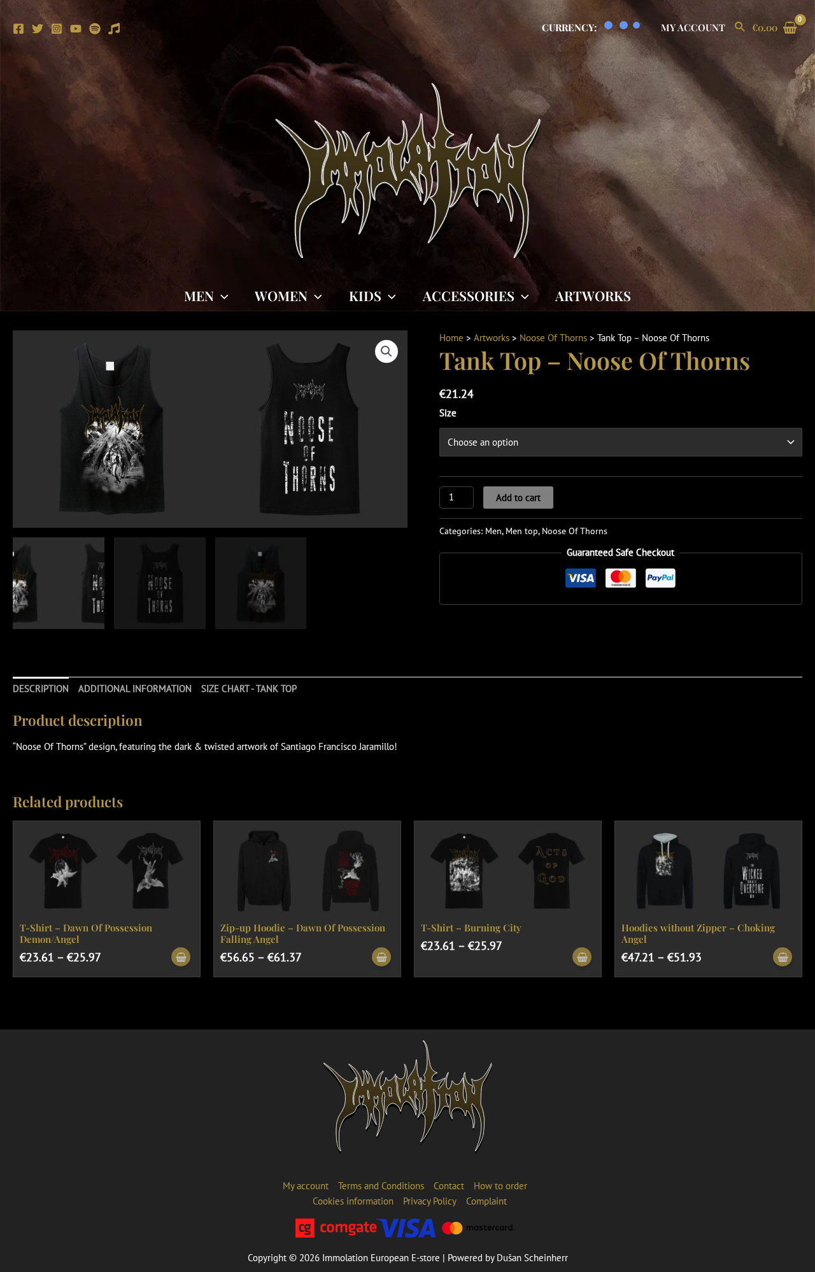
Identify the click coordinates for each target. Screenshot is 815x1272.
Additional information (135, 688)
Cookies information (353, 1201)
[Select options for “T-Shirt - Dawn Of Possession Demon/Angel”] (180, 957)
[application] (221, 295)
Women (281, 295)
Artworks (593, 295)
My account (693, 27)
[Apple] (114, 28)
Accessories (468, 295)
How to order (500, 1186)
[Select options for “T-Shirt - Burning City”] (582, 957)
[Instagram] (56, 28)
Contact (449, 1186)
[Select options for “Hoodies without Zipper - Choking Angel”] (782, 957)
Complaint (486, 1201)
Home (451, 338)
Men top (522, 531)
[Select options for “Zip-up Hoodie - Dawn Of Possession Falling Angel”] (381, 957)
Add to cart (518, 497)
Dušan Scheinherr (532, 1258)
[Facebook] (18, 28)
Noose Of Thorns (553, 338)
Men (199, 295)
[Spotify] (95, 28)
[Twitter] (37, 28)
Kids (365, 295)
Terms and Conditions (381, 1186)
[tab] (41, 689)
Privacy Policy (430, 1201)
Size (448, 413)
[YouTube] (76, 28)
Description (41, 688)
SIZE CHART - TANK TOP (249, 688)
